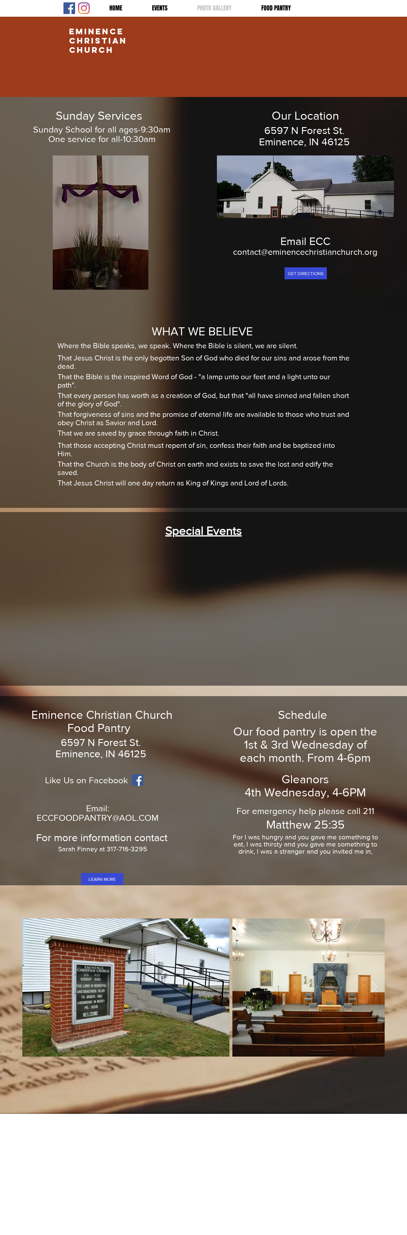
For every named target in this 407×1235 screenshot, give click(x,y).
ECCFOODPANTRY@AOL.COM (98, 818)
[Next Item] (374, 987)
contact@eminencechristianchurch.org (305, 252)
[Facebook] (69, 8)
